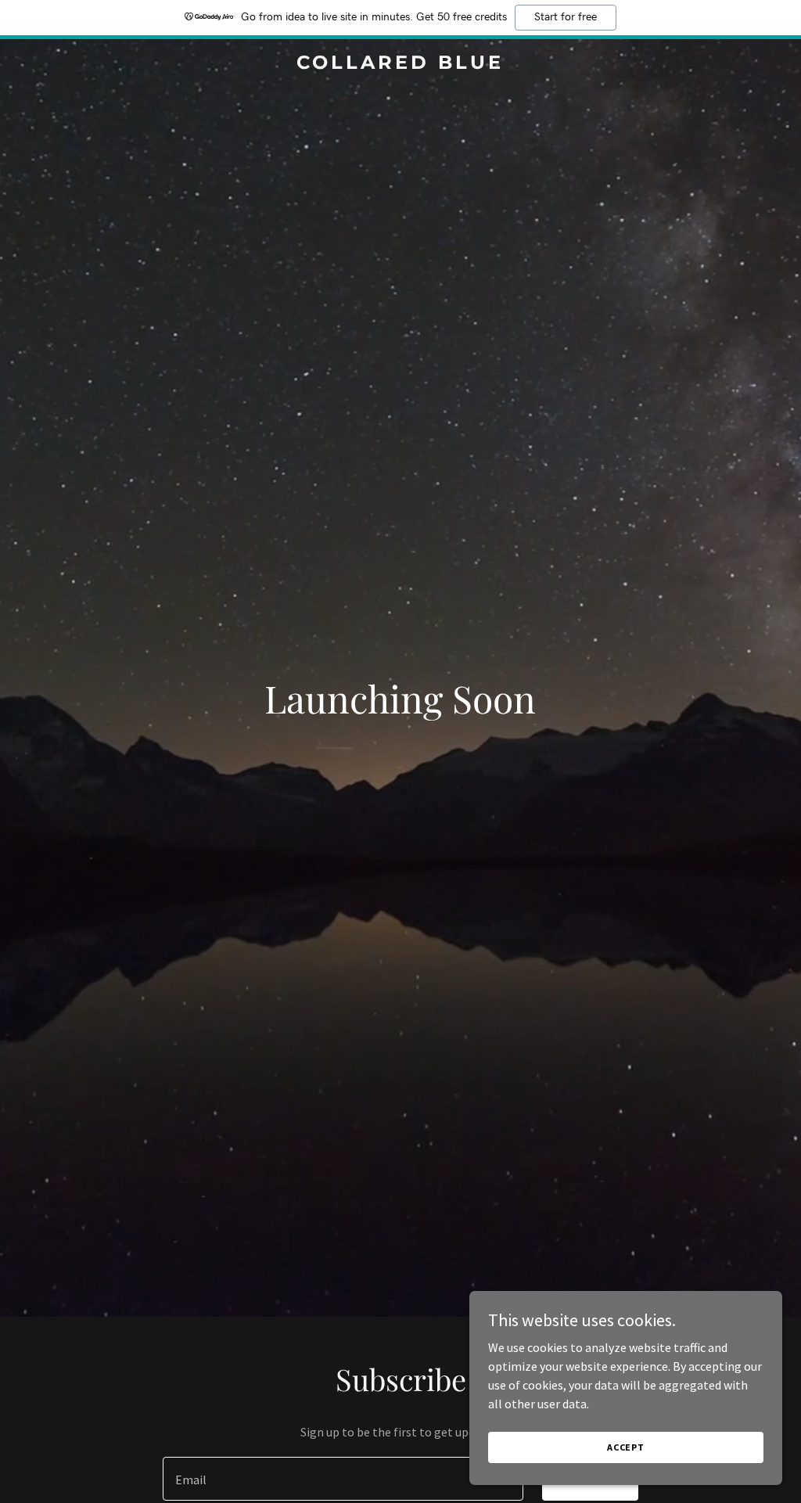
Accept (626, 1447)
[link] (400, 64)
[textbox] (343, 1479)
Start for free (565, 17)
